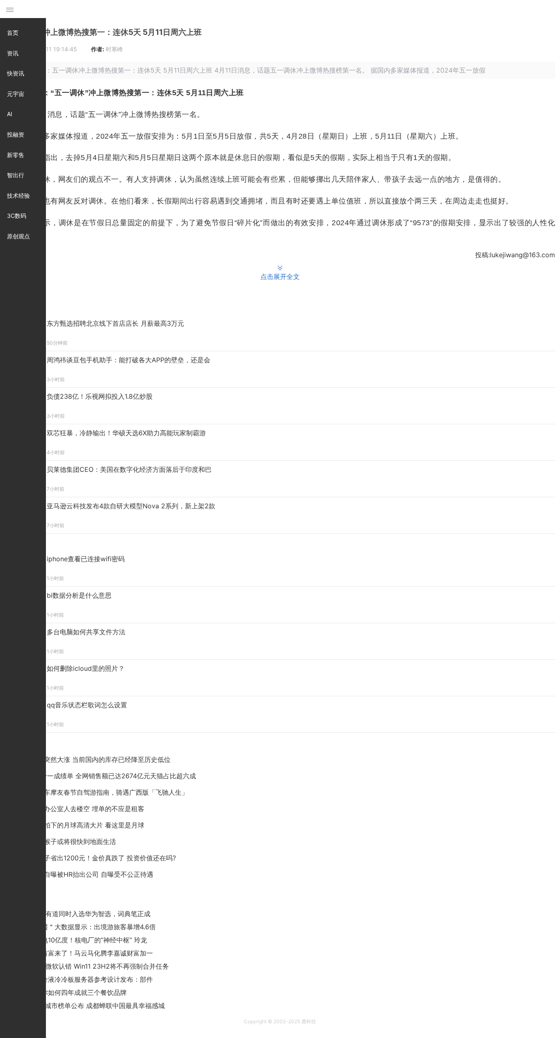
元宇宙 (15, 93)
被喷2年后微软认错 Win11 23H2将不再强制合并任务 (92, 966)
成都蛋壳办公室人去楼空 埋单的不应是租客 (81, 809)
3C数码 (16, 215)
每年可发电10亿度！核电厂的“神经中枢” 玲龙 (81, 940)
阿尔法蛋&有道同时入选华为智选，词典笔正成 (82, 914)
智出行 (15, 174)
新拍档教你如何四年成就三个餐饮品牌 (71, 992)
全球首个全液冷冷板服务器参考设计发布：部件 (84, 979)
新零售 (15, 154)
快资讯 (15, 73)
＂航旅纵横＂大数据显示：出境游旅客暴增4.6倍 (85, 927)
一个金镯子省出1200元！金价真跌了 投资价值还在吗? (97, 858)
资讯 (12, 53)
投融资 (15, 134)
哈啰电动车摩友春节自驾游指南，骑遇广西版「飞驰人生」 (103, 792)
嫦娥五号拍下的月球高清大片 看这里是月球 (81, 825)
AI (9, 113)
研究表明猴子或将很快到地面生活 (68, 841)
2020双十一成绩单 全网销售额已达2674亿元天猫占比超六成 (107, 776)
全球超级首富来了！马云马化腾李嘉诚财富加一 (84, 953)
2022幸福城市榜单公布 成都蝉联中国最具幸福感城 (90, 1005)
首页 (12, 32)
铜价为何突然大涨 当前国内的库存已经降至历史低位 (94, 759)
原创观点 (18, 236)
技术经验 (18, 195)
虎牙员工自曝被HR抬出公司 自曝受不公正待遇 (85, 874)
